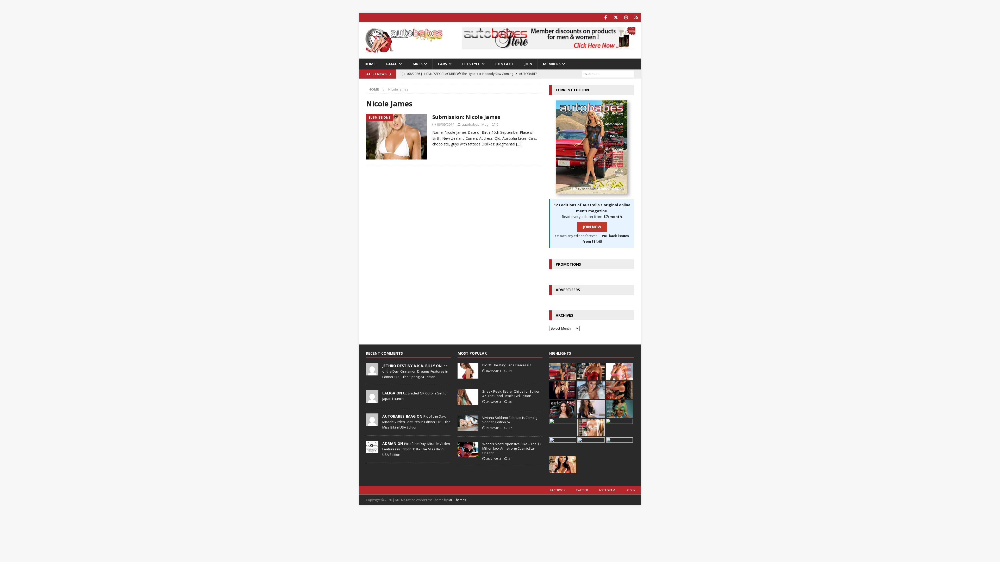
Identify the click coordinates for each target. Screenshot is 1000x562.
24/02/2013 (493, 402)
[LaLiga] (372, 400)
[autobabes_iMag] (372, 423)
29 (510, 371)
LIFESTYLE (471, 63)
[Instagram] (625, 17)
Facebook (557, 490)
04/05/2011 (493, 371)
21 (510, 459)
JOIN (528, 63)
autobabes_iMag (475, 124)
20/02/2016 (493, 428)
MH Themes (457, 500)
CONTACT (504, 63)
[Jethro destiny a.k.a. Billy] (372, 372)
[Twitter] (615, 17)
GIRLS (418, 63)
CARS (442, 63)
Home (370, 63)
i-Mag (391, 63)
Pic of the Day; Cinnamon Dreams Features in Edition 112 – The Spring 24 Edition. (415, 371)
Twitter (582, 490)
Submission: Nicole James (466, 116)
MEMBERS (552, 63)
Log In (630, 490)
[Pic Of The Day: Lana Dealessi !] (468, 371)
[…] (518, 144)
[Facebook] (605, 17)
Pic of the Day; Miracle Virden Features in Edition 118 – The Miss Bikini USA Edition (416, 422)
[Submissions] (396, 137)
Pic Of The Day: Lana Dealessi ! (506, 365)
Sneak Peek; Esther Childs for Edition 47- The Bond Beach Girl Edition (511, 393)
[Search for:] (608, 73)
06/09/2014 (445, 124)
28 (510, 402)
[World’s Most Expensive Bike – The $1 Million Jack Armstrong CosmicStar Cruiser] (468, 449)
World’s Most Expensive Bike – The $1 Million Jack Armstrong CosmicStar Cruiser (511, 448)
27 (510, 428)
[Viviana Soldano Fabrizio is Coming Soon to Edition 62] (468, 423)
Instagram (606, 490)
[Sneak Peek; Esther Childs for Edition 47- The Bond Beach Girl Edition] (468, 397)
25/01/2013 (493, 459)
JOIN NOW (592, 226)
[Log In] (636, 17)
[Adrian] (372, 450)
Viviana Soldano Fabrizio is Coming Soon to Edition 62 (509, 419)
